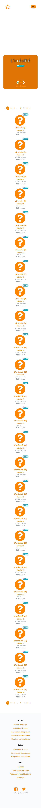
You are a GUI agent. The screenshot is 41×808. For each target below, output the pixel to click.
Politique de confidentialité (20, 774)
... (17, 108)
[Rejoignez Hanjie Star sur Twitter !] (24, 789)
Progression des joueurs (20, 735)
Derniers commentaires (20, 739)
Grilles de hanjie (20, 724)
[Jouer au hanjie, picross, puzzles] (8, 7)
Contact (21, 767)
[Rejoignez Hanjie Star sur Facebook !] (16, 789)
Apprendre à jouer (20, 728)
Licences (20, 777)
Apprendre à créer (20, 749)
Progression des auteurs (20, 756)
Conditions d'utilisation (20, 770)
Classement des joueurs (20, 732)
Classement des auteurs (20, 753)
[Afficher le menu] (33, 6)
